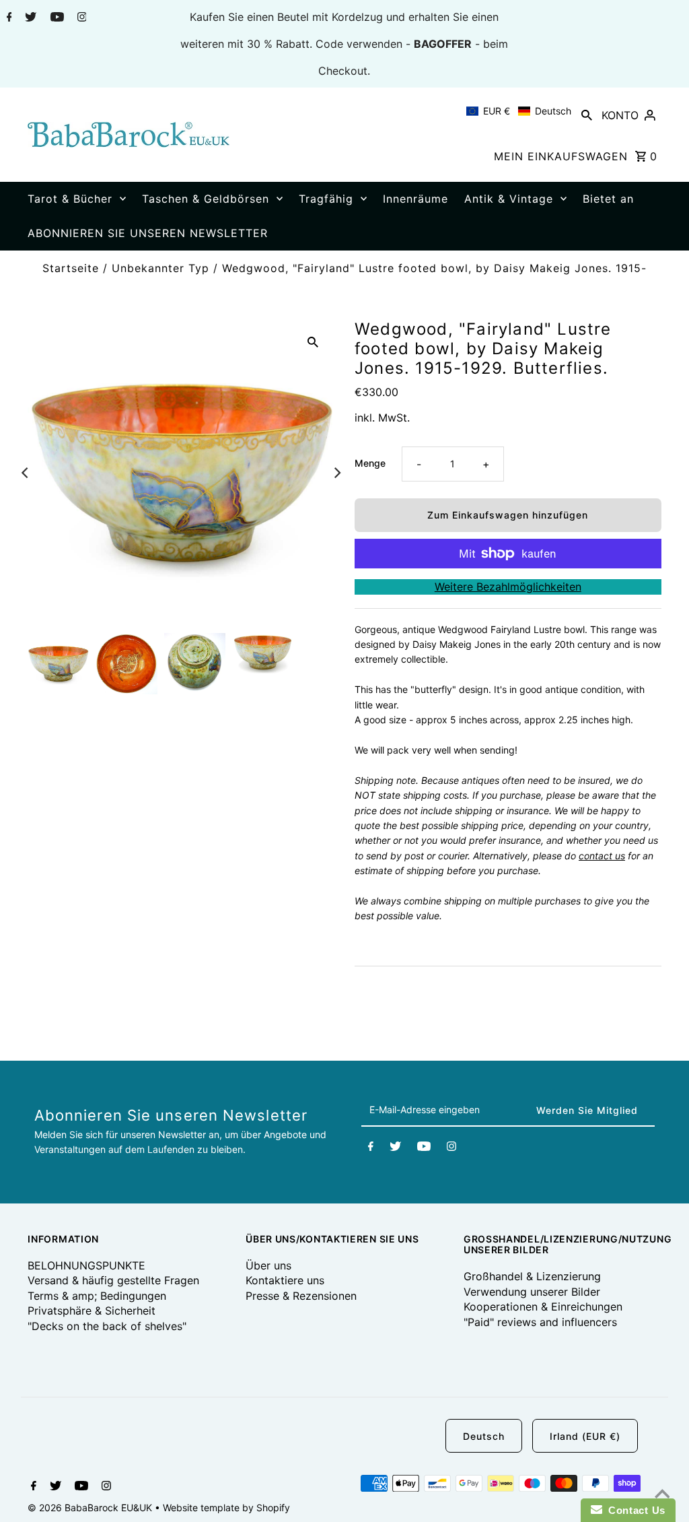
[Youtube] (55, 18)
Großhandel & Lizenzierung (532, 1276)
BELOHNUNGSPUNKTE (86, 1265)
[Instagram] (80, 18)
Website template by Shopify (226, 1507)
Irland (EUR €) (585, 1436)
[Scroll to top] (662, 1495)
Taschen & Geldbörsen (205, 198)
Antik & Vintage (508, 198)
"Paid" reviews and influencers (540, 1322)
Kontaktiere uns (285, 1280)
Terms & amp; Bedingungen (97, 1295)
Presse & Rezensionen (301, 1295)
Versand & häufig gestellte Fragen (113, 1280)
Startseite (70, 268)
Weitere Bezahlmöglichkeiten (508, 586)
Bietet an (608, 198)
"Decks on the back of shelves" (107, 1326)
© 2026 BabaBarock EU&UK (91, 1507)
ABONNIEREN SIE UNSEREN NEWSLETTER (148, 233)
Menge (370, 463)
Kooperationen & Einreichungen (543, 1306)
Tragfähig (326, 198)
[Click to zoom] (313, 341)
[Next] (336, 473)
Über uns (268, 1265)
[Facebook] (7, 18)
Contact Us (633, 1510)
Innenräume (415, 198)
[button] (519, 111)
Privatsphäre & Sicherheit (91, 1310)
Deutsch (484, 1436)
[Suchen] (586, 114)
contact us (602, 855)
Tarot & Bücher (70, 198)
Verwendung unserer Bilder (532, 1291)
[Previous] (25, 473)
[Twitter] (29, 18)
